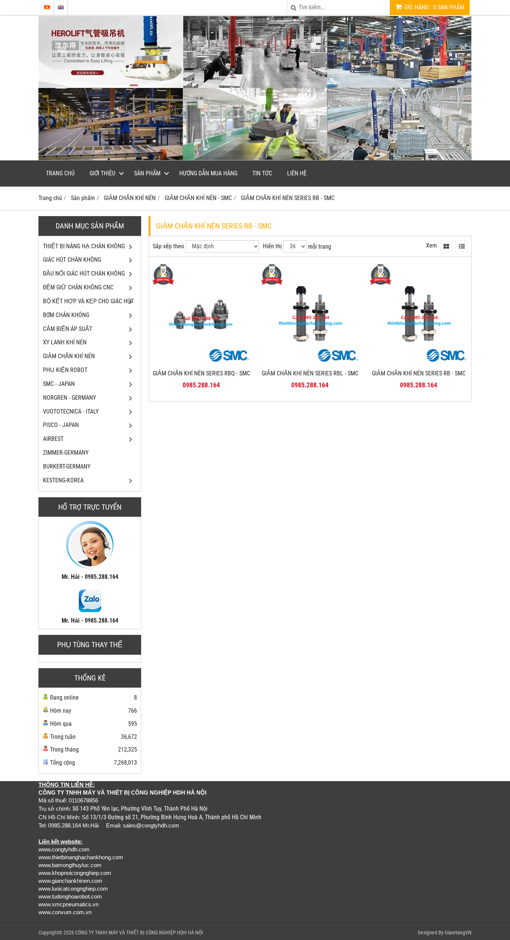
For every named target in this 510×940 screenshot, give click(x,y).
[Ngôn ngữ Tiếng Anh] (61, 7)
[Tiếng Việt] (47, 7)
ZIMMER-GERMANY (65, 452)
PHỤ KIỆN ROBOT (65, 370)
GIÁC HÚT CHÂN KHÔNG (72, 259)
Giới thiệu (102, 173)
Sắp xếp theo (168, 246)
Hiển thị (272, 246)
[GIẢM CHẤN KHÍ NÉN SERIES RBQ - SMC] (201, 363)
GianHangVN (458, 933)
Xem (431, 245)
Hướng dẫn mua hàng (208, 173)
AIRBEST (53, 438)
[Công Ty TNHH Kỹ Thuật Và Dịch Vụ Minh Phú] (255, 158)
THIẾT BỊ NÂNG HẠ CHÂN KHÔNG (84, 246)
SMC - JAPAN (59, 383)
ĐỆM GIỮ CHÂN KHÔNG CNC (78, 287)
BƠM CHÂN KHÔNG (66, 315)
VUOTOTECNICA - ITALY (71, 411)
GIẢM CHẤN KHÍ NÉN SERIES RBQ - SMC (201, 373)
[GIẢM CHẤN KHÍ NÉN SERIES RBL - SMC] (310, 363)
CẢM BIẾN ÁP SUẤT (67, 328)
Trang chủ (60, 173)
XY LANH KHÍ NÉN (65, 342)
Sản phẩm (147, 173)
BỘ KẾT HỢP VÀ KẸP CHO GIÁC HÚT (88, 301)
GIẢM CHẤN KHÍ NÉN (69, 356)
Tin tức (262, 173)
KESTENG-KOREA (63, 480)
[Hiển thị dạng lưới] (446, 246)
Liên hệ (297, 173)
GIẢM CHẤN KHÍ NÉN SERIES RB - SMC (419, 373)
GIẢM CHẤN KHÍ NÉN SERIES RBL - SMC (310, 373)
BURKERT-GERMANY (66, 466)
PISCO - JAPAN (61, 424)
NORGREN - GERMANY (69, 397)
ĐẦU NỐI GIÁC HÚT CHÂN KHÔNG (84, 273)
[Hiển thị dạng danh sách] (461, 246)
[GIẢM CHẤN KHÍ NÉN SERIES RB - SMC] (418, 363)
